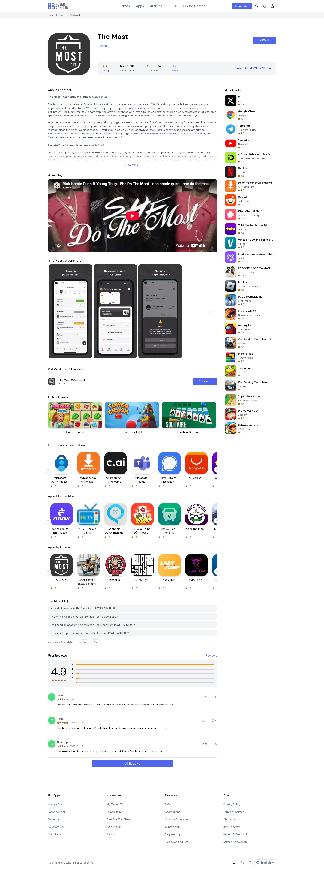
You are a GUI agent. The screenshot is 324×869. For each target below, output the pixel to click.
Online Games (194, 6)
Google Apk (55, 804)
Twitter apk (55, 819)
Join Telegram (232, 826)
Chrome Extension (176, 819)
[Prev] (55, 311)
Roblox (110, 834)
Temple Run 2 (114, 811)
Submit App (242, 6)
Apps (140, 6)
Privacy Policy (232, 804)
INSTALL (264, 40)
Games (124, 6)
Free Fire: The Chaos (118, 819)
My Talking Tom (115, 804)
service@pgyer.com (236, 841)
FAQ (167, 804)
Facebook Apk (57, 811)
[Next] (210, 311)
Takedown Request (176, 841)
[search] (257, 6)
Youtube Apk (56, 834)
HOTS (172, 6)
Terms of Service (234, 811)
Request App (173, 834)
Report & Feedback (236, 834)
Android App (173, 811)
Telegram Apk (56, 826)
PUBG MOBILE (114, 826)
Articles (156, 6)
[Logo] (58, 6)
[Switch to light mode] (264, 6)
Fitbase (103, 46)
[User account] (272, 6)
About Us (229, 819)
